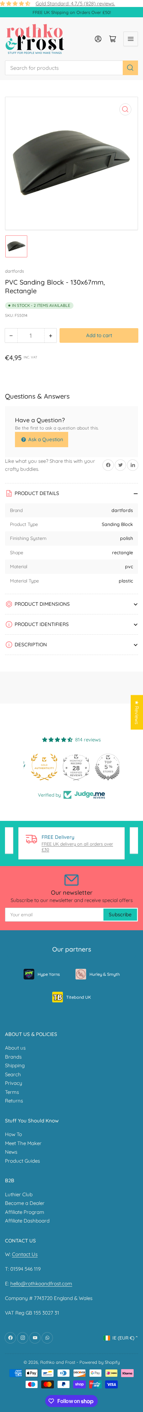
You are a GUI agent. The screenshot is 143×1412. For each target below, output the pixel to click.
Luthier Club (19, 1194)
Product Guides (22, 1161)
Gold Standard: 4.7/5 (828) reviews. (75, 3)
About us (15, 1048)
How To (13, 1134)
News (11, 1152)
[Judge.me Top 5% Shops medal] (103, 767)
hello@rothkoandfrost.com (41, 1283)
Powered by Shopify (99, 1362)
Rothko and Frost (57, 1362)
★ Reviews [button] (137, 712)
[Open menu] (130, 39)
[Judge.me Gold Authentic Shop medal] (39, 767)
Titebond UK (78, 997)
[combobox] (71, 68)
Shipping (15, 1065)
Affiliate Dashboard (27, 1221)
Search (13, 1074)
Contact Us (25, 1254)
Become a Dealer (25, 1203)
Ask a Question (45, 439)
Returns (14, 1100)
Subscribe (120, 914)
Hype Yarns (49, 974)
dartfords (14, 271)
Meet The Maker (23, 1143)
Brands (13, 1057)
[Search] (130, 68)
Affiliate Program (24, 1212)
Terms (12, 1092)
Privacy (13, 1083)
